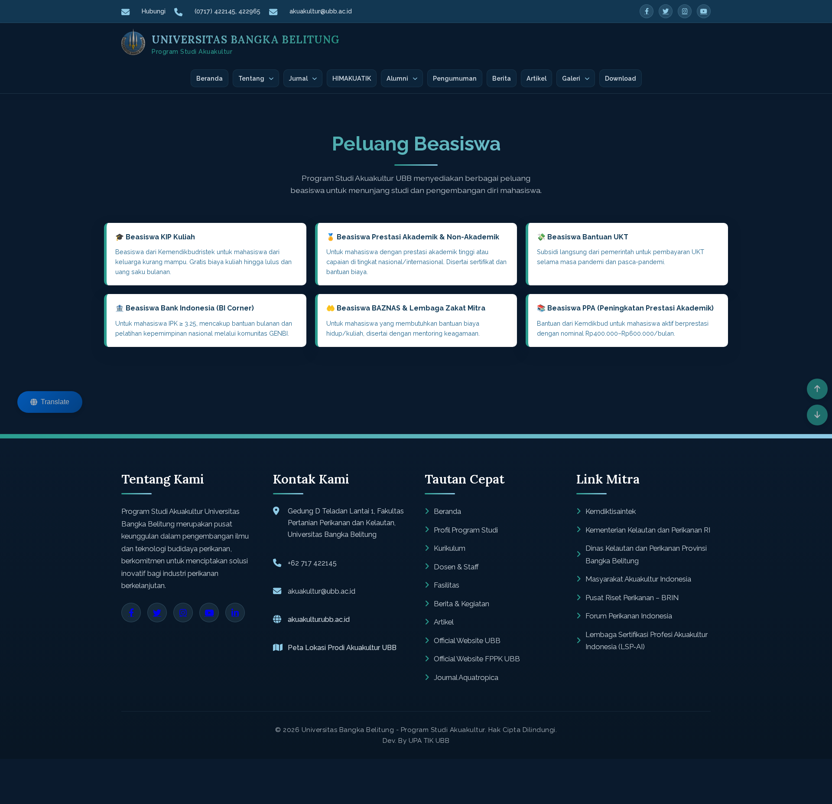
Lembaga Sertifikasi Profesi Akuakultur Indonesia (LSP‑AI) (646, 640)
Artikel (536, 78)
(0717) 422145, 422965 (227, 11)
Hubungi (154, 11)
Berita (501, 78)
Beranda (209, 78)
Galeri (571, 78)
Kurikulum (449, 548)
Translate (55, 401)
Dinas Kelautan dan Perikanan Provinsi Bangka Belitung (646, 554)
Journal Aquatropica (466, 677)
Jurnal (298, 78)
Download (620, 78)
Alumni (397, 78)
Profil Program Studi (466, 530)
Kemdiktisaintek (610, 511)
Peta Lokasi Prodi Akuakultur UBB (342, 648)
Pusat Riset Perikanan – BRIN (632, 597)
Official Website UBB (467, 640)
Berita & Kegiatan (461, 603)
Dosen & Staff (456, 566)
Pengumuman (455, 78)
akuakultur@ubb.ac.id (320, 11)
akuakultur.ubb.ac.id (319, 619)
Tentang (251, 78)
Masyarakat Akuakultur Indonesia (638, 579)
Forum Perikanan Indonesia (628, 615)
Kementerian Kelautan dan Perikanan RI (647, 530)
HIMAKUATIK (351, 78)
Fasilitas (446, 585)
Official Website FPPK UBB (477, 658)
